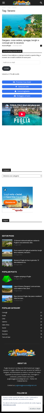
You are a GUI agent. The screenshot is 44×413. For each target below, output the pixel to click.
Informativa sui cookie (9, 405)
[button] (3, 3)
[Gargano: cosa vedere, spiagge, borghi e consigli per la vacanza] (22, 26)
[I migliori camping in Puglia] (7, 279)
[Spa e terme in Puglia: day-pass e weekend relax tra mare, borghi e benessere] (7, 298)
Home (4, 8)
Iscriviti (6, 68)
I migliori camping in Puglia (22, 276)
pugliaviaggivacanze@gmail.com (26, 385)
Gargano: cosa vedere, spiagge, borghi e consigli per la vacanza (20, 41)
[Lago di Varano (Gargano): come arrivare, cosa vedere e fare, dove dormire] (7, 289)
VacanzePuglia (6, 45)
